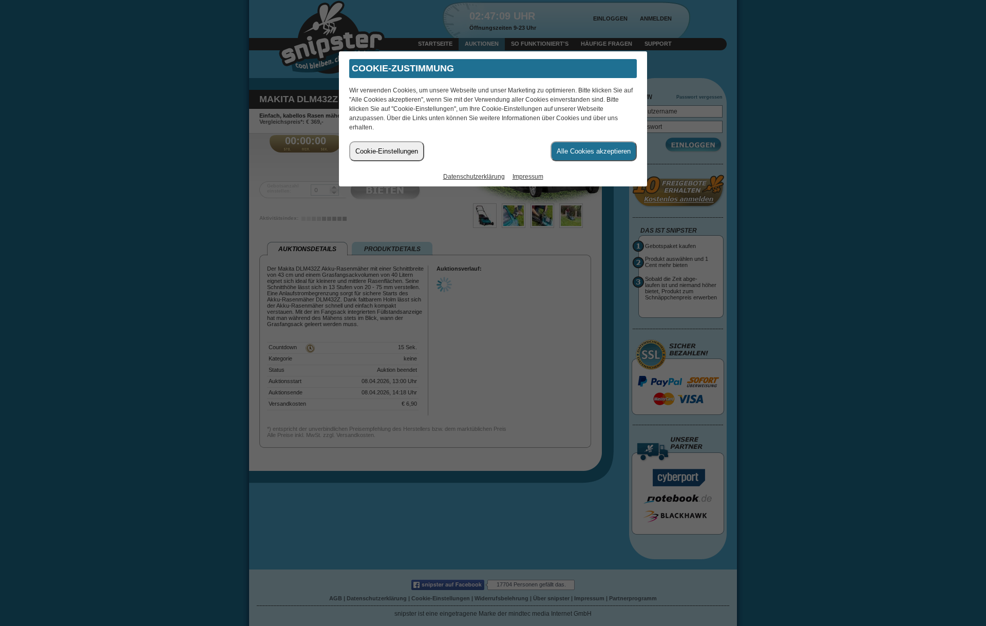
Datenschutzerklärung (474, 176)
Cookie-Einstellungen (386, 151)
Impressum (528, 176)
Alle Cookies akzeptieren (594, 151)
